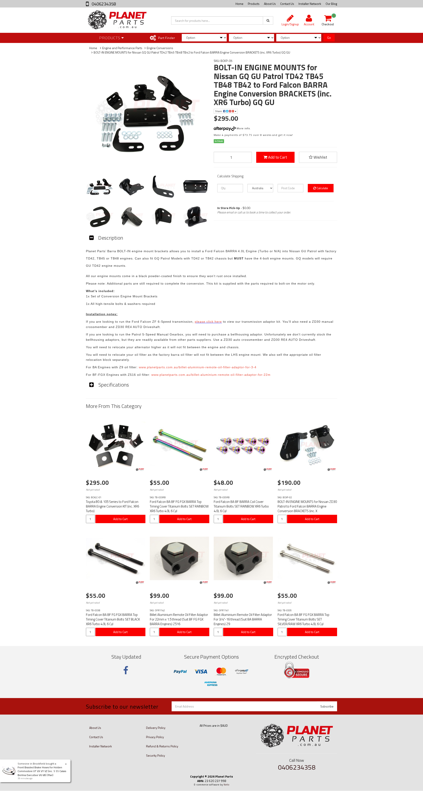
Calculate (322, 188)
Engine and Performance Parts (122, 48)
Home (239, 3)
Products (254, 3)
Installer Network (310, 3)
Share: (219, 111)
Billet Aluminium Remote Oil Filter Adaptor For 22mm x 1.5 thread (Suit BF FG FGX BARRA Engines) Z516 (179, 619)
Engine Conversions (160, 48)
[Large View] (99, 187)
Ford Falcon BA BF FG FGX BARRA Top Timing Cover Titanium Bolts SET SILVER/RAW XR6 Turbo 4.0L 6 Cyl (303, 619)
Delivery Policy (155, 727)
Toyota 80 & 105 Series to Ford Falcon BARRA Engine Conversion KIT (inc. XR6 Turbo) (112, 506)
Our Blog (331, 3)
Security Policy (155, 755)
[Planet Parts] (139, 469)
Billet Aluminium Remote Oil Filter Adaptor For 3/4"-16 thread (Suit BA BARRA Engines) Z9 (243, 619)
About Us (270, 3)
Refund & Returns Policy (162, 746)
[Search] (268, 20)
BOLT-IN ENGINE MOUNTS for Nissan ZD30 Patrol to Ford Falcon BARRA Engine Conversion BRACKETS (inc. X (307, 506)
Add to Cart (277, 157)
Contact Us (287, 3)
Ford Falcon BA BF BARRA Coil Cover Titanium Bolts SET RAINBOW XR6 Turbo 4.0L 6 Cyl (241, 506)
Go (329, 37)
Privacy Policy (155, 737)
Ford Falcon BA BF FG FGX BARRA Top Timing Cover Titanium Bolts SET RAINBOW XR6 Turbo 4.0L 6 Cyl (179, 506)
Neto (226, 784)
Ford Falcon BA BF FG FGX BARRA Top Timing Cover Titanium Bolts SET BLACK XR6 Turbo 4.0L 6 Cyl (113, 619)
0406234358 (103, 3)
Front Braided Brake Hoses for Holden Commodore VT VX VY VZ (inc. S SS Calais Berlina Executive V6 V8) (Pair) (42, 771)
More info (243, 128)
